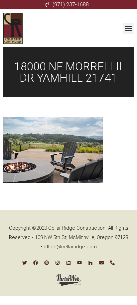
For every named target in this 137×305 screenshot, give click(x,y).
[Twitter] (24, 262)
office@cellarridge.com (70, 247)
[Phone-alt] (112, 262)
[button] (128, 28)
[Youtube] (79, 262)
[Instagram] (57, 262)
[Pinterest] (46, 262)
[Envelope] (101, 262)
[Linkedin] (68, 262)
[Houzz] (90, 262)
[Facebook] (35, 262)
